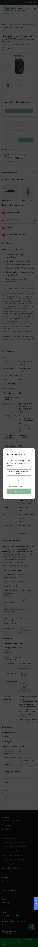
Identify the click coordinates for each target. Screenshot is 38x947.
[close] (32, 450)
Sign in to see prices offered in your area (19, 472)
